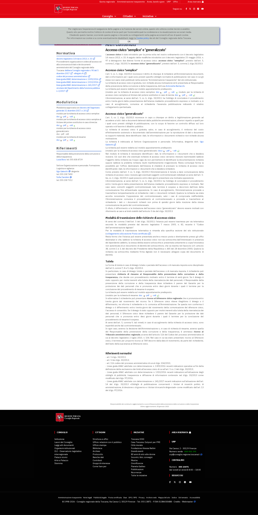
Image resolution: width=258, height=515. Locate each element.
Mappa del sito (164, 497)
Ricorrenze (136, 472)
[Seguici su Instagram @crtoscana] (194, 9)
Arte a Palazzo (61, 460)
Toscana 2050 (137, 439)
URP (169, 1)
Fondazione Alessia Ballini (143, 448)
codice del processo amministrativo (71, 76)
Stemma (58, 463)
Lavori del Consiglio (63, 442)
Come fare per (99, 466)
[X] (175, 482)
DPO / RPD (133, 497)
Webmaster (187, 501)
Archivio (96, 451)
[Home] (67, 419)
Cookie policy (142, 38)
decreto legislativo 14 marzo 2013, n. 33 (74, 58)
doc (58, 116)
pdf (64, 116)
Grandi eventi (137, 451)
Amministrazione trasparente (131, 1)
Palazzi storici (60, 457)
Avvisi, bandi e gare (155, 1)
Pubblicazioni (137, 469)
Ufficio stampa (99, 445)
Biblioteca (97, 448)
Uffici (175, 1)
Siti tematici (183, 497)
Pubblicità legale (100, 497)
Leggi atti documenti (64, 445)
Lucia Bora (61, 159)
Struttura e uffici (100, 439)
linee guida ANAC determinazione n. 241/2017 (76, 85)
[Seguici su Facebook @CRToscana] (186, 9)
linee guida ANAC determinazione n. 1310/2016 (77, 82)
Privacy (142, 497)
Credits (177, 501)
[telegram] (185, 482)
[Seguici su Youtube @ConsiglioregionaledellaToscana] (202, 9)
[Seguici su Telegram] (198, 9)
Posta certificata (115, 497)
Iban (125, 497)
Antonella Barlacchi (175, 86)
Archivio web (151, 497)
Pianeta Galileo (138, 466)
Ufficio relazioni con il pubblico (107, 442)
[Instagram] (180, 482)
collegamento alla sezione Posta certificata (126, 233)
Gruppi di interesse (101, 463)
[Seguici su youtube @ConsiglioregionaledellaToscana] (190, 482)
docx (160, 150)
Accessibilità (195, 497)
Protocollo (98, 454)
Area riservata (195, 1)
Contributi (97, 460)
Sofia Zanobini (62, 177)
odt (71, 116)
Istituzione (59, 439)
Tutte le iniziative (139, 475)
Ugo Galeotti (62, 171)
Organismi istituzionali (64, 448)
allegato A (78, 73)
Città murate (137, 445)
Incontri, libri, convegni (141, 457)
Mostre (134, 460)
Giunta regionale (107, 1)
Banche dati (98, 457)
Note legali (87, 497)
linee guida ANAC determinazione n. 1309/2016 (77, 79)
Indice (174, 497)
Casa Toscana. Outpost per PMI (145, 442)
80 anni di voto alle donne (143, 454)
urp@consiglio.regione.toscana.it (184, 454)
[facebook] (170, 482)
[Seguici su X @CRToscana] (190, 9)
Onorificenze (137, 463)
